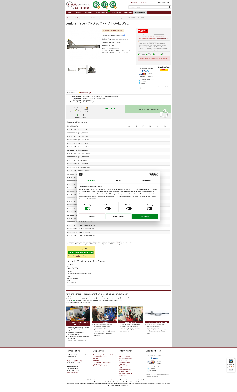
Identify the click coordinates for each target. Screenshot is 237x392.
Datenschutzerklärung (125, 373)
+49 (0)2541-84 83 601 (162, 38)
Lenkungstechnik (140, 12)
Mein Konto (134, 2)
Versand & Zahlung (124, 366)
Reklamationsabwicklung (100, 356)
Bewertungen (85, 92)
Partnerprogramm (124, 362)
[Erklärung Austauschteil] (124, 35)
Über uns (122, 364)
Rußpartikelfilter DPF (102, 12)
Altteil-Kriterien (97, 364)
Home (69, 12)
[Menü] (234, 359)
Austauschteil (152, 42)
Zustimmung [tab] (91, 180)
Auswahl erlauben (118, 216)
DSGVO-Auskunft (124, 356)
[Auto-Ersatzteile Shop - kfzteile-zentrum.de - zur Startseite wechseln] (78, 5)
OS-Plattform (123, 360)
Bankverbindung (124, 371)
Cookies (121, 355)
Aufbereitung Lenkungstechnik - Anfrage (105, 355)
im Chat (78, 256)
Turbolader (78, 12)
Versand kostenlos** (159, 34)
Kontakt (95, 358)
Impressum (122, 375)
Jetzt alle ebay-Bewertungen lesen (148, 109)
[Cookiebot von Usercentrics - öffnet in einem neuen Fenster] (150, 174)
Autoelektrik (88, 12)
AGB (120, 368)
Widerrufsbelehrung (125, 369)
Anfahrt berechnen (72, 372)
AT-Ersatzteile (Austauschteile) (102, 362)
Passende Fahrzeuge (111, 30)
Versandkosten (114, 380)
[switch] (108, 208)
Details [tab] (118, 180)
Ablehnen (92, 216)
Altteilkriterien (159, 45)
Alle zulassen (145, 216)
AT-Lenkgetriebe (112, 18)
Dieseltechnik (116, 12)
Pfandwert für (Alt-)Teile (100, 366)
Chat (117, 242)
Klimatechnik (127, 12)
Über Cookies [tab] (146, 180)
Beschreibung (71, 92)
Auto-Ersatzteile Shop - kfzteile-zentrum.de (79, 18)
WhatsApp (96, 360)
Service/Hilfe (143, 2)
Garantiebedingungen (125, 358)
